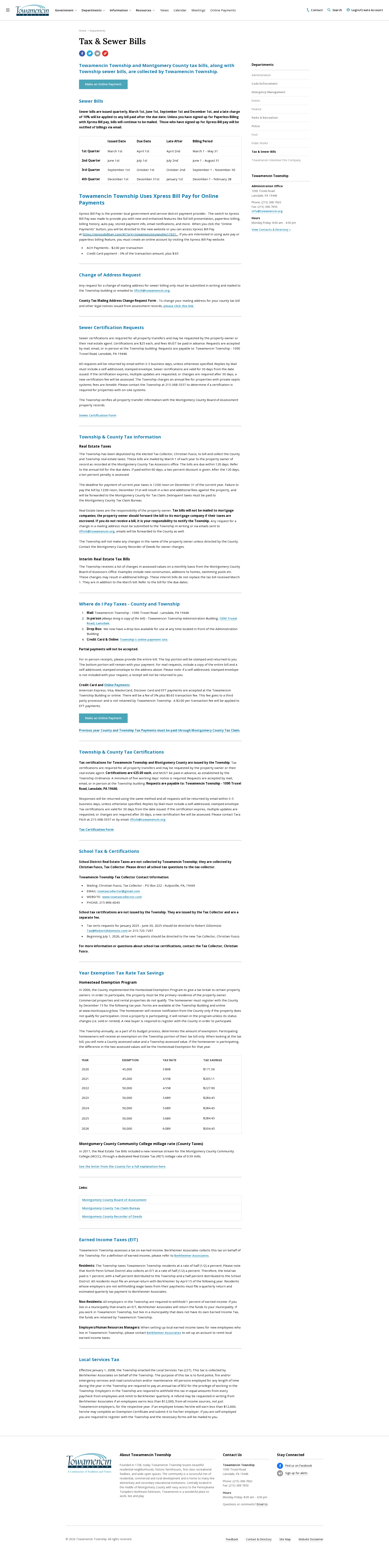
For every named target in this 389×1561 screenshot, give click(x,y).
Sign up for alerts (296, 1473)
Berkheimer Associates (191, 1255)
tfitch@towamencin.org (152, 290)
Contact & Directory (258, 1539)
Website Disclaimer (311, 1539)
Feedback (232, 1539)
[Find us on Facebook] (280, 1466)
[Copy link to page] (105, 53)
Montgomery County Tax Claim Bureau (111, 1208)
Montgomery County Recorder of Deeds (112, 1216)
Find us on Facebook (298, 1465)
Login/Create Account (367, 10)
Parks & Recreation (265, 117)
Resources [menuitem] (143, 10)
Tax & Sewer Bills (264, 152)
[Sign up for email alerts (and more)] (280, 1473)
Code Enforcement (265, 83)
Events (256, 100)
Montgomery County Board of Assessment (114, 1200)
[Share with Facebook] (82, 53)
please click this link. (179, 306)
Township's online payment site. (144, 639)
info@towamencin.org (267, 211)
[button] (8, 10)
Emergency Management (268, 92)
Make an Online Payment (103, 84)
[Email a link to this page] (97, 53)
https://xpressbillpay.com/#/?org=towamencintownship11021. (130, 234)
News (164, 10)
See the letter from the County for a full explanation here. (122, 1166)
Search (337, 10)
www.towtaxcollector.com (122, 897)
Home (82, 30)
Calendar (180, 10)
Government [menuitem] (64, 10)
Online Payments (223, 10)
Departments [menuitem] (92, 10)
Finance (256, 109)
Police (256, 126)
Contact (317, 10)
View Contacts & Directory (270, 229)
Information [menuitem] (119, 10)
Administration (261, 75)
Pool (255, 134)
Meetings (198, 10)
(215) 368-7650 (267, 207)
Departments (98, 30)
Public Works (260, 143)
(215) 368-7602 (271, 202)
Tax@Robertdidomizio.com (107, 931)
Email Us (262, 1504)
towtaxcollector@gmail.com (118, 891)
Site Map (285, 1539)
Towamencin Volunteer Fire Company (276, 160)
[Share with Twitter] (90, 53)
